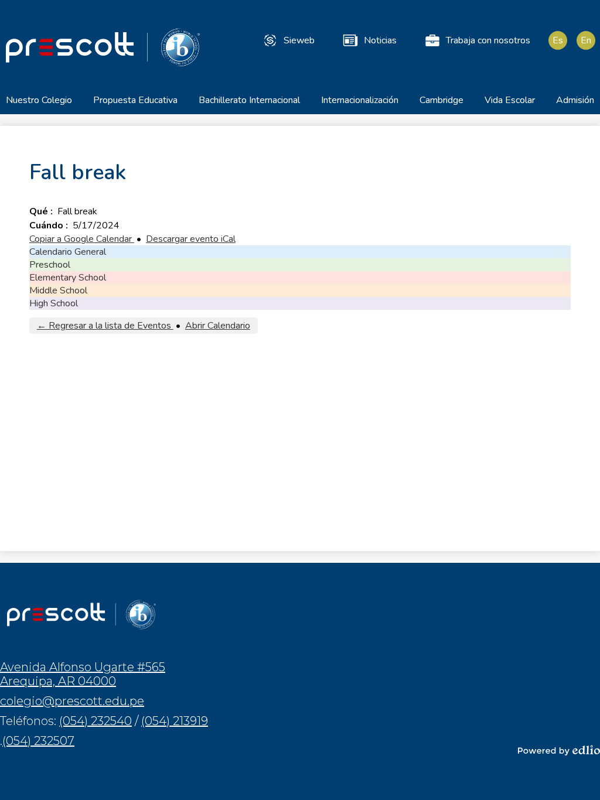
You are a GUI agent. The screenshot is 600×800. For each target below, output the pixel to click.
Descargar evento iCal (191, 239)
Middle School (58, 290)
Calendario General (67, 251)
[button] (39, 104)
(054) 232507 (38, 741)
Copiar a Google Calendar (81, 239)
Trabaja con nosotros (488, 40)
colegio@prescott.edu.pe (72, 701)
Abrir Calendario (217, 325)
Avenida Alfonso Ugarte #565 (82, 674)
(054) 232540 (95, 721)
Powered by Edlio (559, 750)
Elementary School (67, 277)
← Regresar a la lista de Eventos (105, 325)
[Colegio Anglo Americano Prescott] (102, 46)
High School (53, 303)
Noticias (380, 40)
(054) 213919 (174, 721)
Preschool (49, 264)
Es (558, 40)
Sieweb (299, 40)
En (586, 40)
